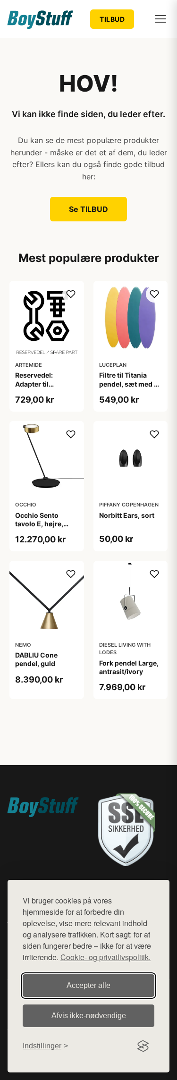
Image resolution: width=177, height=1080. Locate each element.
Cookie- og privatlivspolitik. (105, 957)
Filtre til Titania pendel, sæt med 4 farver (128, 383)
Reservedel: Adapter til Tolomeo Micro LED (46, 383)
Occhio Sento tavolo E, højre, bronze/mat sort (41, 523)
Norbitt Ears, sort (126, 515)
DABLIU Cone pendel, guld (36, 659)
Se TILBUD (88, 209)
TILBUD (112, 19)
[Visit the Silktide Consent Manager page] (143, 1046)
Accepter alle (88, 985)
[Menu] (160, 18)
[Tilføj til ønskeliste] (70, 294)
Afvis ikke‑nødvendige (88, 1016)
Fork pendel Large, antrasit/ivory (129, 667)
